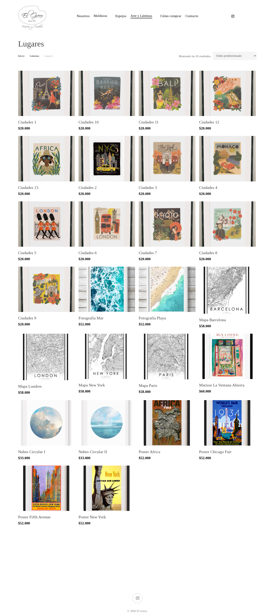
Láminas (34, 56)
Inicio (21, 56)
